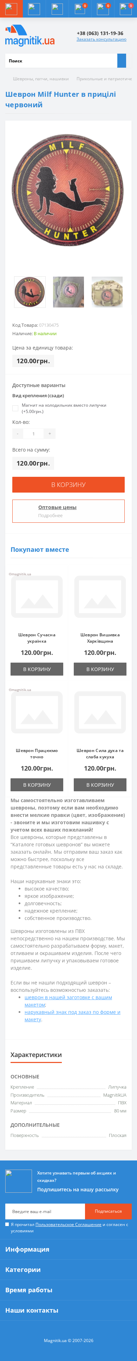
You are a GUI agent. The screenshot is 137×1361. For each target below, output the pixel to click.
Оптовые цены (57, 507)
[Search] (121, 61)
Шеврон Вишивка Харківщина (100, 638)
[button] (57, 9)
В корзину (68, 484)
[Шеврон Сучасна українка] (37, 598)
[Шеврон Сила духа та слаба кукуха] (100, 714)
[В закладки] (61, 691)
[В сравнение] (61, 586)
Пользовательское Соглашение (68, 1224)
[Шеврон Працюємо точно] (37, 714)
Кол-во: (21, 422)
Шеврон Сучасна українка (37, 638)
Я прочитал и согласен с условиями (69, 1227)
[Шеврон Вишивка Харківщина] (100, 598)
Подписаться (108, 1211)
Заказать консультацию (101, 39)
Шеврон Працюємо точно (37, 753)
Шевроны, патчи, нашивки (41, 79)
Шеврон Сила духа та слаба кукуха (100, 753)
